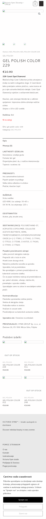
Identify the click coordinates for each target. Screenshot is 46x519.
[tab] (23, 140)
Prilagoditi (23, 506)
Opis (5, 140)
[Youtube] (9, 434)
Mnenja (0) (7, 145)
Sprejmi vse (23, 499)
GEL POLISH (14, 52)
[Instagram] (13, 434)
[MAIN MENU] (41, 3)
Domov (5, 52)
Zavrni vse (23, 513)
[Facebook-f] (4, 434)
